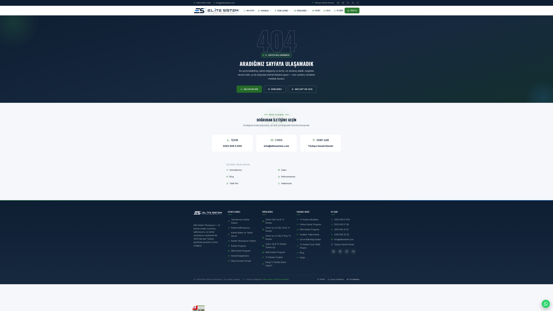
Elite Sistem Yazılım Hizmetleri (276, 279)
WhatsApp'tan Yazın (304, 89)
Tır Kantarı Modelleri (309, 219)
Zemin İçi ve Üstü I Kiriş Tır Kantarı (278, 229)
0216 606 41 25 (341, 229)
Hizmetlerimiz (236, 170)
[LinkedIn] (338, 3)
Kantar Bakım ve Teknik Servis (242, 234)
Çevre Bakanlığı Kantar (310, 239)
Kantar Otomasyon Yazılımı (243, 241)
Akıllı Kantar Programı (275, 252)
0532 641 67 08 (341, 224)
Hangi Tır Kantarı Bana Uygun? (275, 264)
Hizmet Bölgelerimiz (240, 256)
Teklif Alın (234, 183)
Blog (232, 177)
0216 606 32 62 (341, 234)
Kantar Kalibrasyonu (240, 228)
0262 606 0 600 (203, 3)
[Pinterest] (357, 3)
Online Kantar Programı (310, 224)
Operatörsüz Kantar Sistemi (240, 221)
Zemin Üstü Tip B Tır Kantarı (275, 221)
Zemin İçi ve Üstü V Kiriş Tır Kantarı (278, 237)
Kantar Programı (238, 246)
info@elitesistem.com (225, 3)
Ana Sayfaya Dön (251, 89)
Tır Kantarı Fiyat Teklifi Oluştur (310, 246)
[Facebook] (348, 3)
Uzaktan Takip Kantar (309, 234)
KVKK (322, 279)
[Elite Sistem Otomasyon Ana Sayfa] (216, 10)
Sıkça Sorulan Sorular (241, 261)
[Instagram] (343, 3)
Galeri (283, 170)
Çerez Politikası (337, 279)
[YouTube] (353, 3)
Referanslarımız (288, 177)
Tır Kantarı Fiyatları (274, 257)
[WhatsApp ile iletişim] (546, 304)
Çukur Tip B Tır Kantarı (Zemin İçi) (276, 246)
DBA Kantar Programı (240, 251)
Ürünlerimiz (276, 89)
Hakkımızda (286, 183)
